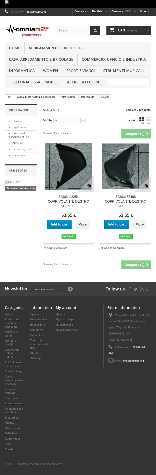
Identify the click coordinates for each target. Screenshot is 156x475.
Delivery (17, 121)
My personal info (66, 329)
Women (50, 70)
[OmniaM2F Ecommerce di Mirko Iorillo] (27, 30)
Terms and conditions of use (38, 344)
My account (66, 307)
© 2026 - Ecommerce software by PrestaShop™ (33, 463)
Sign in (144, 11)
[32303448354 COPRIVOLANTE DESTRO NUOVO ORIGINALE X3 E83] (68, 166)
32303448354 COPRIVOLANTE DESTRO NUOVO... (68, 201)
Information (19, 110)
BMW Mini (11, 433)
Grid (142, 123)
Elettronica (11, 417)
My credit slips (65, 319)
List (149, 123)
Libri (8, 444)
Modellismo (12, 428)
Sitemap (35, 358)
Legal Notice (19, 127)
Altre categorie (83, 82)
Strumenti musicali (123, 70)
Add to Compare (57, 247)
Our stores (18, 155)
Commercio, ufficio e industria (114, 59)
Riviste (9, 449)
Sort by (47, 120)
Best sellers (37, 324)
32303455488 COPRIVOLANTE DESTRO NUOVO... (125, 201)
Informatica (22, 70)
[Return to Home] (9, 97)
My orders (62, 314)
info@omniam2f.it (133, 360)
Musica (9, 422)
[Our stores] (21, 182)
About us (17, 143)
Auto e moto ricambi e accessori (12, 323)
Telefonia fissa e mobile (34, 82)
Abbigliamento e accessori (56, 47)
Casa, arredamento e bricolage (41, 59)
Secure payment (22, 149)
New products (39, 319)
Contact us (81, 11)
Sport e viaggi (80, 70)
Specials (35, 314)
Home (14, 47)
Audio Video (13, 438)
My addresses (64, 324)
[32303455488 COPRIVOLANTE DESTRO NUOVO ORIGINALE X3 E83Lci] (125, 166)
